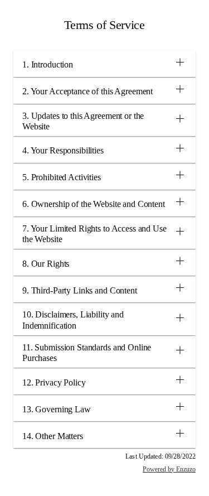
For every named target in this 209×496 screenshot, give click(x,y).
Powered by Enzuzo (169, 469)
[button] (104, 63)
